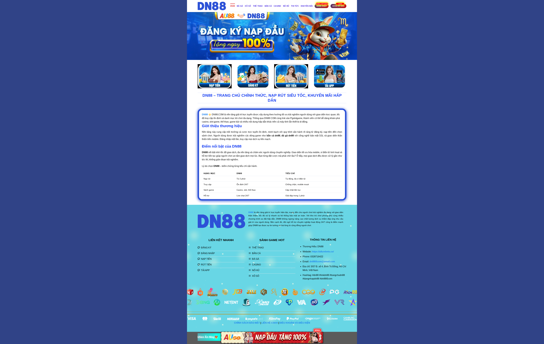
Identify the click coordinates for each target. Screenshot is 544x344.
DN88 (232, 6)
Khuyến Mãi (307, 6)
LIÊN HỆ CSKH (270, 323)
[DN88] (212, 6)
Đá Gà (240, 6)
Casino (277, 6)
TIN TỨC (295, 6)
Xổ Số (248, 6)
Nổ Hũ (286, 6)
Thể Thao (258, 6)
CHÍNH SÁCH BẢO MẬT (247, 323)
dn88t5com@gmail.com (322, 261)
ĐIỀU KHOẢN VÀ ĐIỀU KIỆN (295, 323)
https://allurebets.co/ (323, 251)
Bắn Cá (268, 6)
